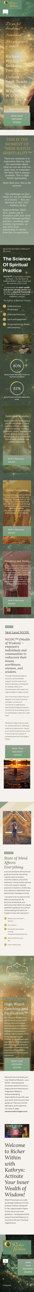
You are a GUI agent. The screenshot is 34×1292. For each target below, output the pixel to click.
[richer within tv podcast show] (17, 1107)
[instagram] (7, 14)
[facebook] (3, 14)
